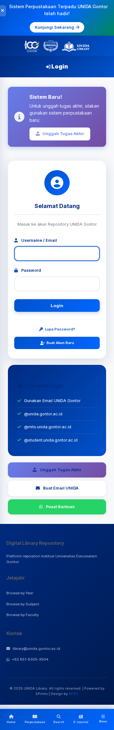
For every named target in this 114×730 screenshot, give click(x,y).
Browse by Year (19, 593)
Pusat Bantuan (60, 506)
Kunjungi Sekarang (54, 27)
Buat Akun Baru (60, 343)
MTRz (73, 693)
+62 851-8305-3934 (30, 659)
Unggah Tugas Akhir (63, 133)
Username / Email (38, 240)
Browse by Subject (22, 604)
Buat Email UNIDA (61, 488)
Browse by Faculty (22, 615)
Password (30, 270)
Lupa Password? (60, 329)
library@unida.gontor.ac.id (36, 648)
